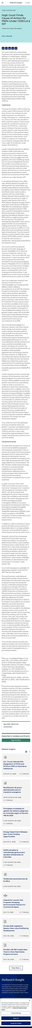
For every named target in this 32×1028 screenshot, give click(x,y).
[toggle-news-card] (26, 752)
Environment (8, 727)
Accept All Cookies (16, 1023)
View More (15, 968)
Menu (28, 2)
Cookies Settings (16, 1013)
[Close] (30, 1000)
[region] (16, 1012)
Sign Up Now (16, 740)
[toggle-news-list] (29, 752)
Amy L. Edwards (7, 36)
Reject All (16, 1018)
